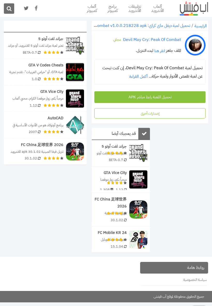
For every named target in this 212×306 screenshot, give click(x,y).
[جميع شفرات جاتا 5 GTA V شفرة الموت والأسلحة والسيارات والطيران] (45, 72)
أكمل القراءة (138, 76)
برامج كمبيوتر (113, 8)
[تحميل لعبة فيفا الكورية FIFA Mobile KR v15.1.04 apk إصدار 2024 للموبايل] (121, 239)
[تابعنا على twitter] (26, 8)
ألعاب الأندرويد (157, 8)
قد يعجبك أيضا (124, 133)
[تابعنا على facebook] (35, 8)
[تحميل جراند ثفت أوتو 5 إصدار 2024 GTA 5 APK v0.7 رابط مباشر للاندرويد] (121, 153)
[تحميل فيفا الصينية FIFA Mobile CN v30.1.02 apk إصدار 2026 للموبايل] (121, 209)
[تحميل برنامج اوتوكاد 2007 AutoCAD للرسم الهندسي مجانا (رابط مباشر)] (45, 125)
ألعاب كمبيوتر (92, 8)
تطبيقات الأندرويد (134, 8)
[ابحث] (9, 8)
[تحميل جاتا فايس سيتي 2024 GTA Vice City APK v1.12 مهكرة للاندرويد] (121, 179)
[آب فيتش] (190, 8)
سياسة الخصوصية (195, 279)
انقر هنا (159, 51)
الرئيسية (200, 26)
